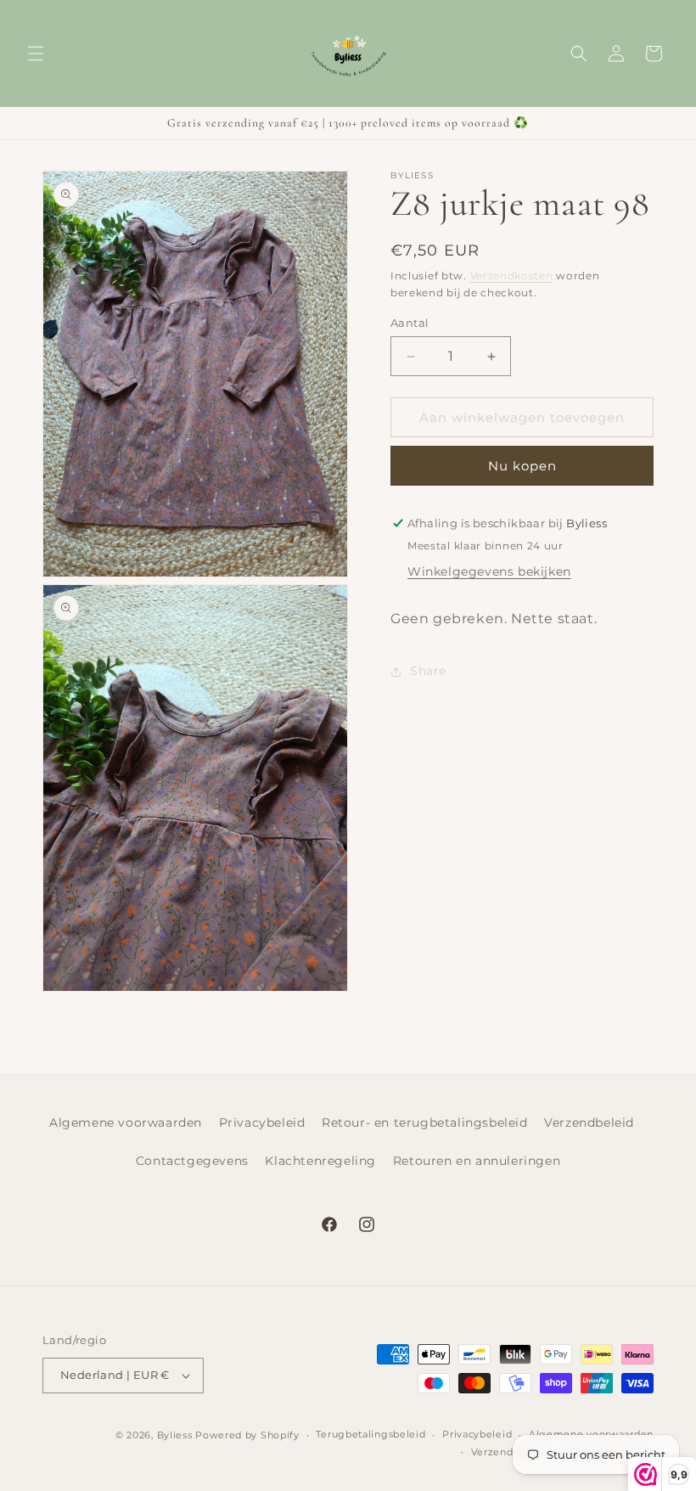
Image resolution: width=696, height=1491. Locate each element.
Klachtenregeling (320, 1160)
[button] (35, 53)
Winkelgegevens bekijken (489, 571)
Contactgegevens (192, 1160)
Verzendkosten (511, 275)
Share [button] (428, 670)
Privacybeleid (262, 1122)
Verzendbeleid (589, 1122)
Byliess (175, 1435)
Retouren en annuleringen (476, 1160)
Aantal (409, 322)
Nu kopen (522, 466)
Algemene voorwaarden (125, 1122)
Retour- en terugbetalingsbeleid (425, 1122)
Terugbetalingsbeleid (370, 1434)
